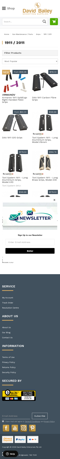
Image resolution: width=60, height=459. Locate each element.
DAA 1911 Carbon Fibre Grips (44, 98)
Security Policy (9, 372)
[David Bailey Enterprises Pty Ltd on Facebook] (6, 428)
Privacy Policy (8, 362)
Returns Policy (8, 367)
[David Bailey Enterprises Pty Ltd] (37, 8)
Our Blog (6, 332)
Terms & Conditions (32, 421)
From (20, 72)
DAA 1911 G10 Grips (12, 137)
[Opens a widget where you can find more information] (10, 454)
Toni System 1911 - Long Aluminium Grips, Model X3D (15, 179)
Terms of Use (8, 357)
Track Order (7, 303)
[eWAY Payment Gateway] (19, 395)
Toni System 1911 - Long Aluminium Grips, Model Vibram (45, 139)
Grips (38, 34)
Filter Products (12, 53)
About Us (6, 327)
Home (6, 34)
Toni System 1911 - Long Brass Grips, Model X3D (45, 178)
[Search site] (44, 21)
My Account (7, 297)
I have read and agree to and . (30, 421)
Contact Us (7, 337)
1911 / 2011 (47, 34)
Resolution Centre (10, 308)
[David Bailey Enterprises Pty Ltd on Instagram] (23, 428)
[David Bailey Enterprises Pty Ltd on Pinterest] (32, 428)
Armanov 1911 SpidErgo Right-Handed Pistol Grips (14, 99)
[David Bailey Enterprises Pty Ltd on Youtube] (15, 428)
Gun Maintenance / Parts (22, 34)
